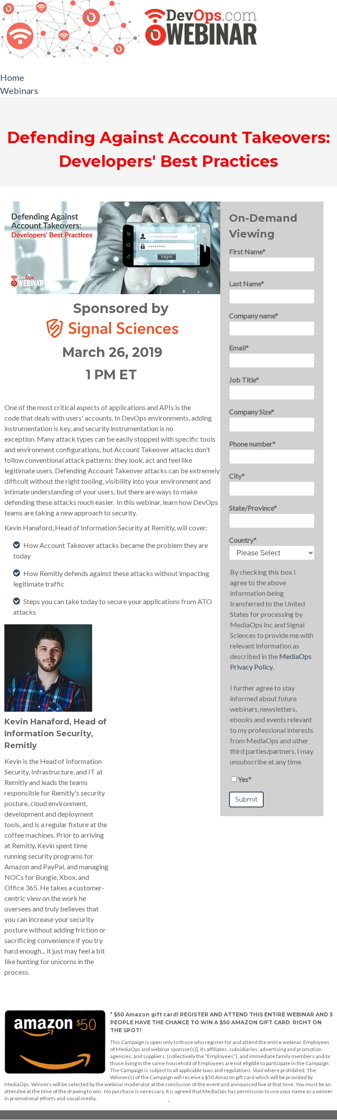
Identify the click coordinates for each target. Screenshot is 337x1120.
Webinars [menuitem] (19, 90)
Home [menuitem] (12, 77)
